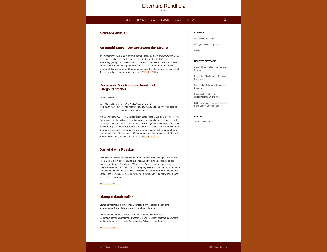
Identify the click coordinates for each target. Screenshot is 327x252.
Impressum (111, 247)
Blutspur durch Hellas (116, 197)
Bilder (165, 20)
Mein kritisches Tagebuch (205, 38)
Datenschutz (123, 247)
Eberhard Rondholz (163, 6)
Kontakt (190, 20)
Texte (140, 20)
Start (129, 20)
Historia (197, 51)
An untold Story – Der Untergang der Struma (134, 47)
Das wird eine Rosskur (117, 149)
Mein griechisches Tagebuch (207, 44)
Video (178, 20)
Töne (152, 20)
